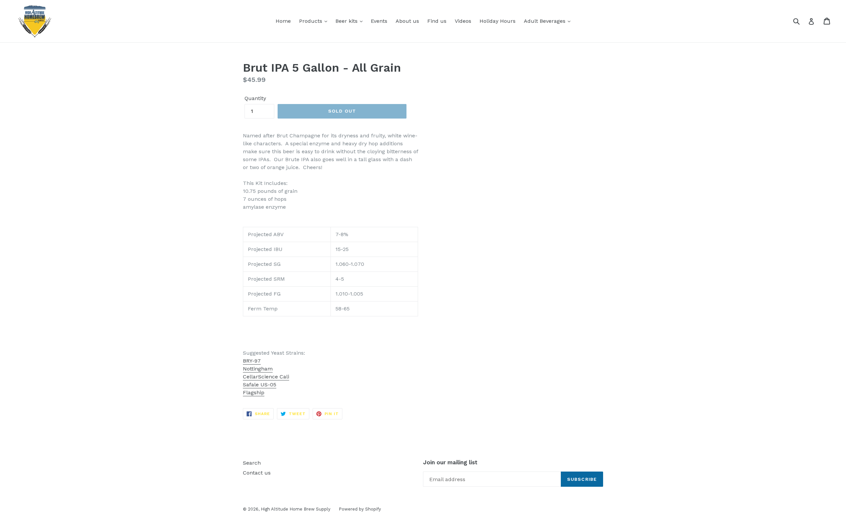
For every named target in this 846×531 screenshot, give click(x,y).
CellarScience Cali (266, 376)
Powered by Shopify (360, 509)
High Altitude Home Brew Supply (295, 509)
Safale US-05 (259, 384)
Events (379, 21)
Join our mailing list (450, 462)
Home (283, 21)
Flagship (253, 392)
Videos (463, 21)
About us (407, 21)
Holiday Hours (498, 21)
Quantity (255, 98)
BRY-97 (252, 361)
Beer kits (347, 21)
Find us (436, 21)
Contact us (257, 473)
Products (311, 21)
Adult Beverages (545, 21)
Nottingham (258, 369)
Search (252, 463)
